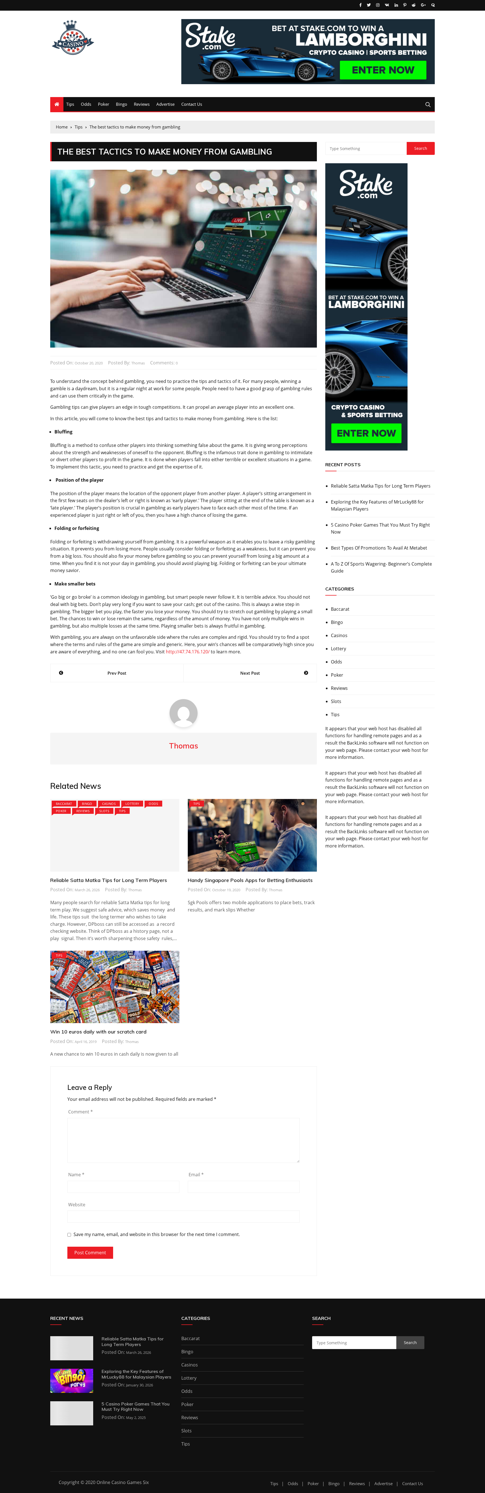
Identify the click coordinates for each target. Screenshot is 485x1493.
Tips (70, 104)
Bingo (121, 104)
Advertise (165, 104)
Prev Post (116, 673)
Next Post (250, 673)
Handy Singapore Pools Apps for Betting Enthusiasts (250, 880)
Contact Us (191, 104)
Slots (104, 811)
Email (196, 1175)
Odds (86, 104)
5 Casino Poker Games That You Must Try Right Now (380, 528)
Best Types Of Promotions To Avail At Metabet (379, 548)
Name (76, 1175)
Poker (103, 104)
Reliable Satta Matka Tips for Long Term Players (108, 880)
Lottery (132, 803)
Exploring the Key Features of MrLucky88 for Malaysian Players (377, 505)
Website (76, 1205)
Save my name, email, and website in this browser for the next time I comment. (157, 1234)
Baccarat (64, 803)
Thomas (138, 363)
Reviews (142, 104)
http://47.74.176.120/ (188, 652)
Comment (80, 1112)
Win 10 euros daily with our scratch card (98, 1031)
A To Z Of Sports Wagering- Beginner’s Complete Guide (381, 567)
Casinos (109, 803)
